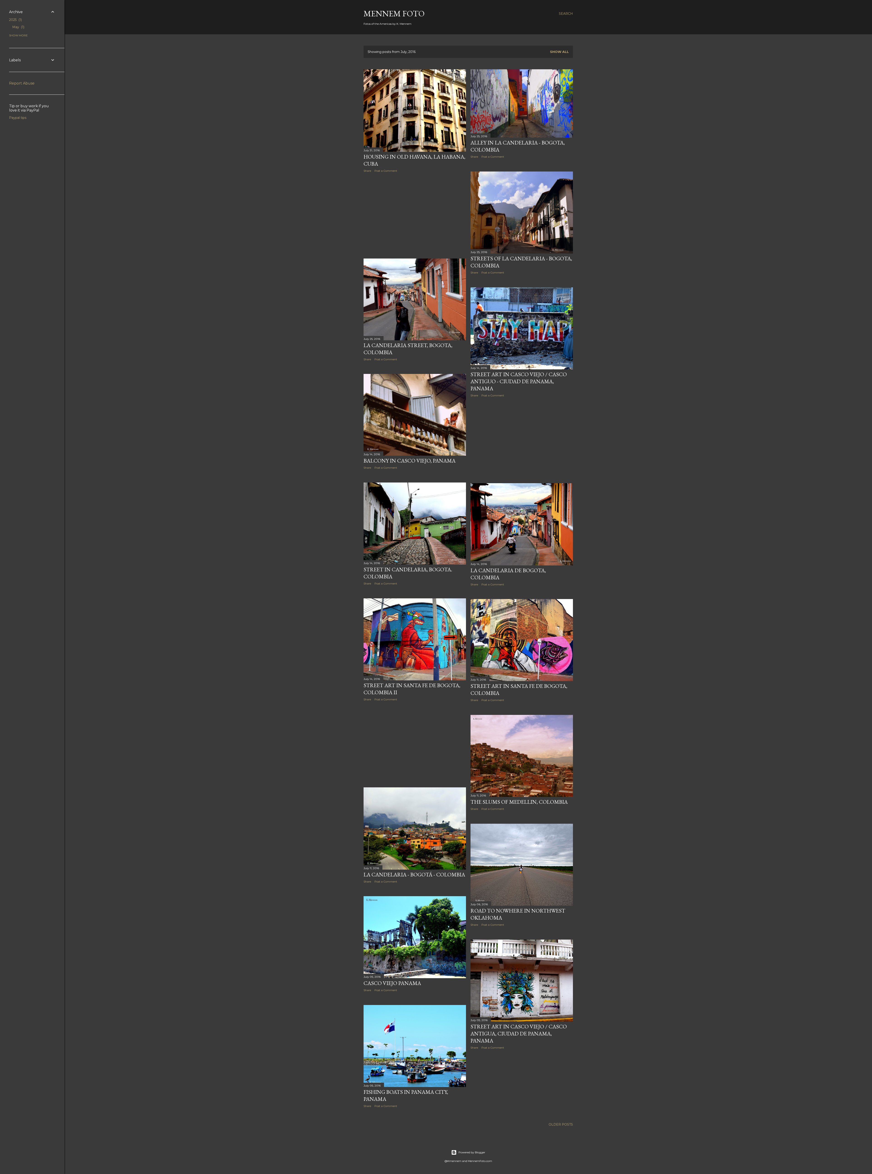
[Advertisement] (415, 215)
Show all (559, 52)
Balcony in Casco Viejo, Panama (410, 460)
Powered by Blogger (471, 1152)
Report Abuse (22, 83)
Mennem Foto (394, 13)
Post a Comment (385, 170)
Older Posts (561, 1124)
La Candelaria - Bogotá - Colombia (414, 874)
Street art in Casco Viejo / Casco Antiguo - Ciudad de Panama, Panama (519, 381)
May (17, 27)
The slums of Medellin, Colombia (519, 801)
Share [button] (367, 170)
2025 (15, 20)
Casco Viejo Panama (392, 983)
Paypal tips (17, 118)
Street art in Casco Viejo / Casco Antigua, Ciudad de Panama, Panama (519, 1033)
